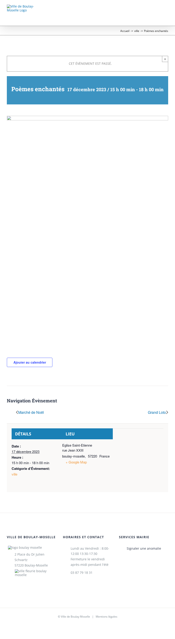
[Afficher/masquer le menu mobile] (166, 11)
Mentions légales (106, 616)
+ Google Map (76, 462)
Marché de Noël (31, 413)
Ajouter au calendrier (29, 362)
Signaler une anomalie (144, 548)
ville (14, 474)
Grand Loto (157, 413)
